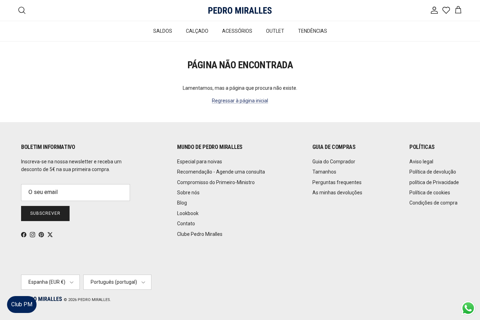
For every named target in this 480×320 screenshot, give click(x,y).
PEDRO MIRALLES (94, 299)
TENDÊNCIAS (312, 31)
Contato (186, 223)
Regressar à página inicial (240, 100)
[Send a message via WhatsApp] (468, 308)
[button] (467, 293)
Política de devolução (432, 172)
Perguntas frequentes (337, 182)
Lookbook (188, 213)
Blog (182, 203)
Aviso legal (421, 161)
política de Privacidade (434, 182)
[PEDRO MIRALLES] (240, 10)
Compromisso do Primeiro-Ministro (216, 182)
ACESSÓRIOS (237, 31)
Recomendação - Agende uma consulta (221, 172)
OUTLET (275, 31)
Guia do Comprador (333, 161)
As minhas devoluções (337, 192)
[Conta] (433, 10)
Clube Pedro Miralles (199, 234)
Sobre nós (188, 192)
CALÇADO (197, 31)
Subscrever (45, 213)
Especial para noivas (199, 161)
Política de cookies (429, 192)
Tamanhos (324, 172)
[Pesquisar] (22, 10)
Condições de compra (433, 203)
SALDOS (162, 31)
